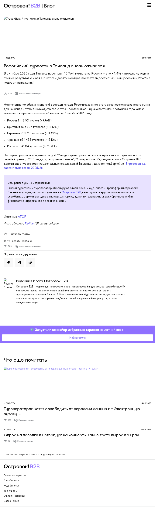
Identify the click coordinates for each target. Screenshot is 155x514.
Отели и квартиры (15, 475)
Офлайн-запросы (14, 495)
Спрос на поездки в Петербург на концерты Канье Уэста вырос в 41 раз (71, 435)
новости (15, 241)
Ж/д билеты (11, 485)
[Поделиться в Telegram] (19, 262)
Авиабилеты (11, 480)
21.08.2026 (146, 429)
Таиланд (27, 241)
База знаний (11, 500)
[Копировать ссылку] (30, 262)
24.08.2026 (145, 403)
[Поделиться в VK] (8, 262)
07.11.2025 (146, 58)
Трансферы (10, 490)
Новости (10, 58)
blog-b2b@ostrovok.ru (52, 454)
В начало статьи (19, 234)
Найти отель (77, 337)
